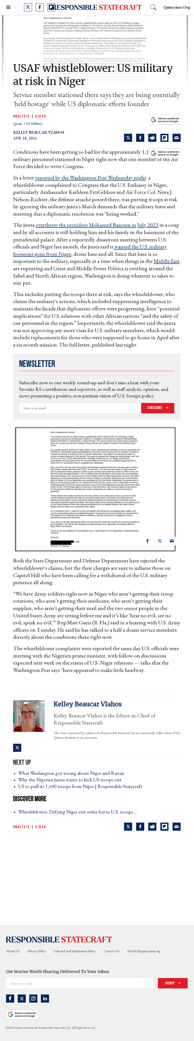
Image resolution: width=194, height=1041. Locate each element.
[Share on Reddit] (152, 138)
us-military (34, 123)
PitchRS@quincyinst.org (143, 951)
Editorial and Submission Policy (74, 951)
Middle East (167, 261)
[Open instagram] (33, 998)
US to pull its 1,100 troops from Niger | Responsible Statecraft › (81, 786)
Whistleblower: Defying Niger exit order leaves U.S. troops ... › (79, 811)
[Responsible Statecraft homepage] (59, 939)
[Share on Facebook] (140, 138)
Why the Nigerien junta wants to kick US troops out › (71, 779)
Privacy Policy (37, 951)
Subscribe (155, 407)
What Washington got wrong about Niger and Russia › (72, 773)
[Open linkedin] (45, 998)
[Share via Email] (177, 138)
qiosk (18, 123)
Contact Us (111, 951)
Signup (170, 983)
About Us (12, 951)
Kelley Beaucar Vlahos (38, 132)
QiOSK (40, 116)
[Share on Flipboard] (164, 138)
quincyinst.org (176, 7)
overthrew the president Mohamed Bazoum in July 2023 (97, 225)
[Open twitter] (28, 7)
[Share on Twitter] (128, 138)
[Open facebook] (40, 7)
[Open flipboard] (51, 7)
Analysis (21, 116)
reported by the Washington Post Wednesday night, (91, 177)
